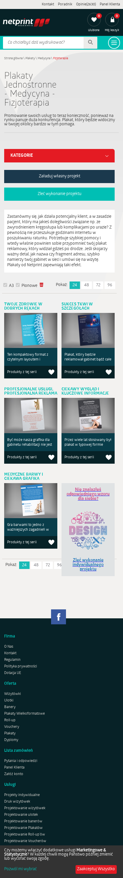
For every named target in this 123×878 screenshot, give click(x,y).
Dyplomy (11, 740)
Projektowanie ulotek (21, 815)
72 (98, 285)
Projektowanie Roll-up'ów (24, 834)
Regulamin (12, 660)
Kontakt (48, 4)
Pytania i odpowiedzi (20, 761)
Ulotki (8, 700)
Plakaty (30, 58)
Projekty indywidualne (22, 795)
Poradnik (65, 4)
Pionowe (29, 286)
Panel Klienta (110, 4)
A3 (11, 286)
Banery (10, 707)
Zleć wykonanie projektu (60, 194)
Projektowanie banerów (23, 821)
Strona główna (13, 58)
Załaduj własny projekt (59, 176)
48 (86, 285)
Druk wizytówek (17, 802)
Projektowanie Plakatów (23, 828)
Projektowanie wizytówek (24, 808)
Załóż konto (13, 774)
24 (75, 285)
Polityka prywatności (20, 666)
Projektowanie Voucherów (25, 841)
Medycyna (44, 58)
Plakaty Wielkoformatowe (24, 714)
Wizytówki (12, 694)
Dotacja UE (12, 673)
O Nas (8, 647)
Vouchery (11, 727)
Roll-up (10, 720)
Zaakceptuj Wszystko (96, 869)
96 (109, 285)
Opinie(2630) (86, 4)
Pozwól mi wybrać (20, 869)
